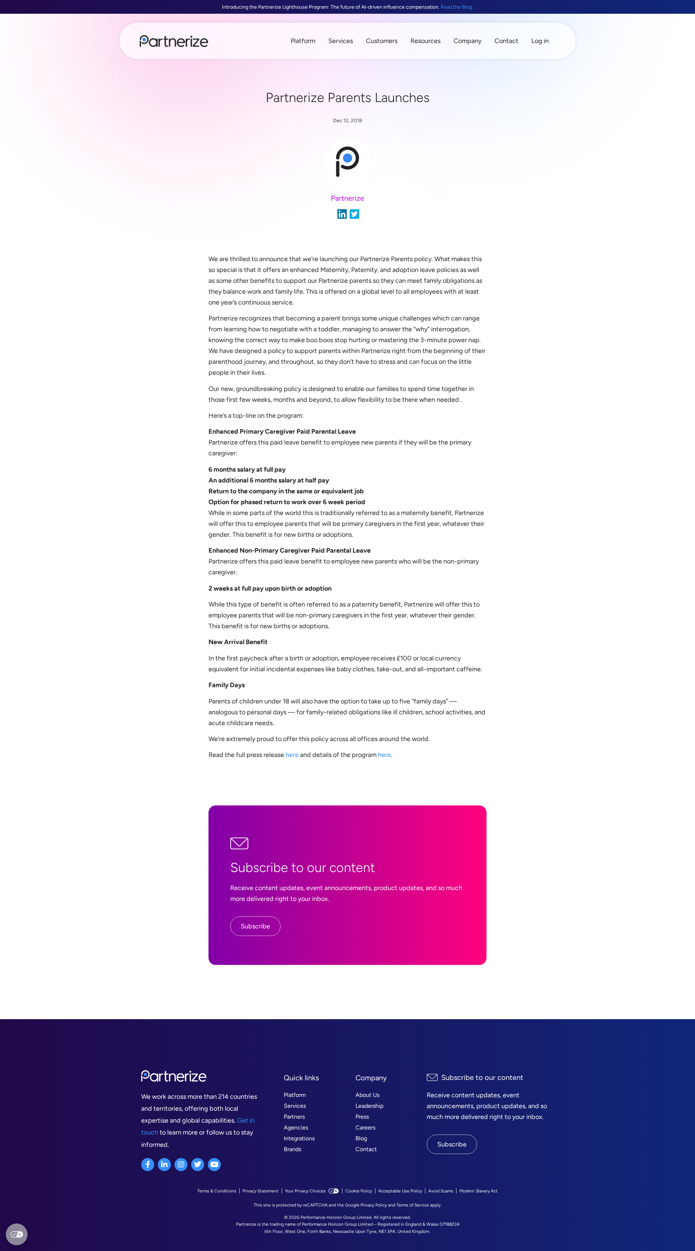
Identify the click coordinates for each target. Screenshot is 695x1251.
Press (362, 1116)
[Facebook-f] (147, 1164)
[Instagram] (181, 1164)
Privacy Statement (261, 1190)
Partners (294, 1116)
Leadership (369, 1105)
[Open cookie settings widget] (17, 1234)
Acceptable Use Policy (400, 1190)
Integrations (299, 1138)
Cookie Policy (358, 1190)
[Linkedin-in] (164, 1164)
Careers (365, 1127)
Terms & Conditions (216, 1190)
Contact (506, 41)
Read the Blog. (457, 7)
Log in (540, 41)
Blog (361, 1138)
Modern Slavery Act (478, 1190)
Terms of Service (412, 1205)
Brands (292, 1149)
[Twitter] (197, 1164)
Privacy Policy (374, 1205)
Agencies (296, 1127)
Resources (425, 41)
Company (467, 41)
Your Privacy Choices (305, 1190)
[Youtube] (214, 1164)
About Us (367, 1095)
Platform (303, 41)
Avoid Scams (440, 1190)
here (292, 755)
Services (340, 41)
